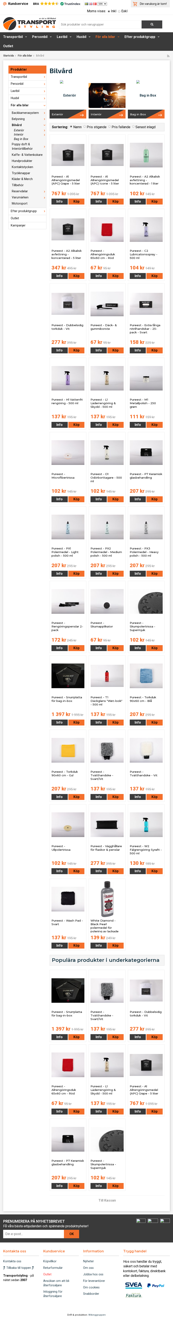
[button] (56, 4)
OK (71, 1234)
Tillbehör (18, 185)
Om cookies (91, 1287)
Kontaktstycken (22, 167)
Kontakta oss (12, 1261)
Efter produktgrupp (139, 37)
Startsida (8, 55)
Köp (76, 201)
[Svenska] (87, 4)
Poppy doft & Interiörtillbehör (22, 147)
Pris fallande (121, 127)
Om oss (88, 1268)
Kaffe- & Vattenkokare (27, 155)
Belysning (18, 119)
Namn (77, 127)
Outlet (8, 46)
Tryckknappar (21, 173)
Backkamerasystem (25, 113)
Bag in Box (21, 139)
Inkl (113, 11)
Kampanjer (18, 225)
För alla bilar (105, 37)
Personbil (39, 37)
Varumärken (20, 197)
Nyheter (88, 1261)
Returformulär (53, 1268)
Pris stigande (97, 127)
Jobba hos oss (93, 1274)
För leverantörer (94, 1281)
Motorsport (19, 203)
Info (59, 201)
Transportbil (13, 37)
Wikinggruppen (97, 1315)
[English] (91, 4)
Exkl (124, 11)
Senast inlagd (145, 127)
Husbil (81, 37)
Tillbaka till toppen (18, 1268)
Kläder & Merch (22, 179)
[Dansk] (95, 4)
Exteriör (19, 130)
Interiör (18, 134)
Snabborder (91, 1294)
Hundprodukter (22, 161)
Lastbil (62, 37)
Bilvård (17, 125)
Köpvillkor (50, 1261)
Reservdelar (20, 191)
